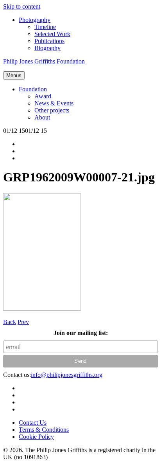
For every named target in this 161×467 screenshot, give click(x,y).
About (42, 117)
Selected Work (52, 34)
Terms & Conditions (44, 429)
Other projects (51, 110)
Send (80, 361)
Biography (47, 48)
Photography (34, 19)
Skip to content (21, 6)
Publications (49, 41)
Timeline (45, 27)
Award (42, 96)
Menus (13, 75)
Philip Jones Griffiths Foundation (44, 61)
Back (9, 322)
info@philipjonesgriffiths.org (66, 374)
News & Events (53, 103)
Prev (23, 322)
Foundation (33, 89)
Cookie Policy (36, 436)
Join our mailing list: (81, 332)
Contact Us (33, 422)
